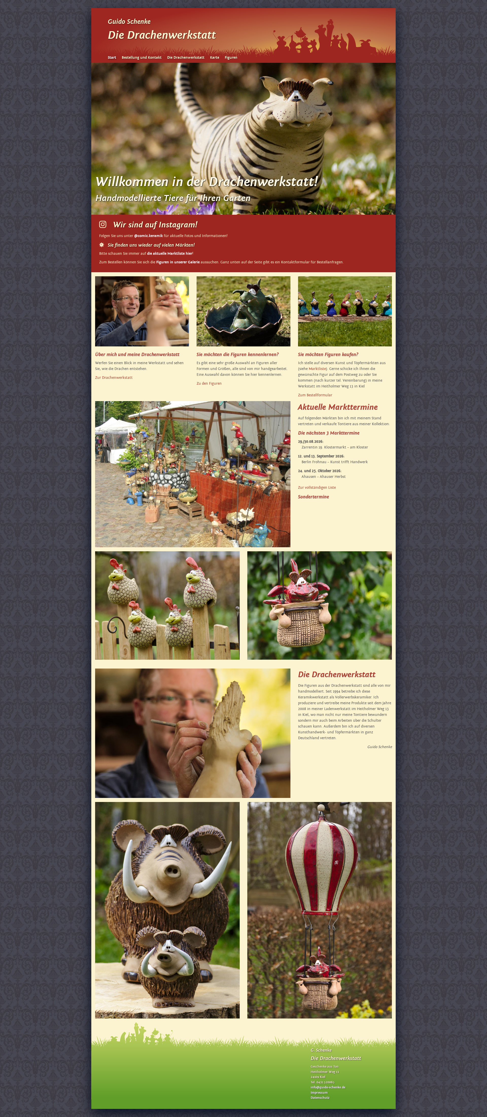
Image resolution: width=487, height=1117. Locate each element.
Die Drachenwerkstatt (185, 57)
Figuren (231, 57)
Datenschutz (320, 1098)
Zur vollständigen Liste (317, 487)
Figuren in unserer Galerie (178, 262)
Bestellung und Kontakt (142, 57)
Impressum (319, 1093)
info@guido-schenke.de (328, 1087)
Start (112, 57)
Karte (214, 57)
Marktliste (317, 369)
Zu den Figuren (209, 383)
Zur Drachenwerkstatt (114, 378)
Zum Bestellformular (315, 395)
